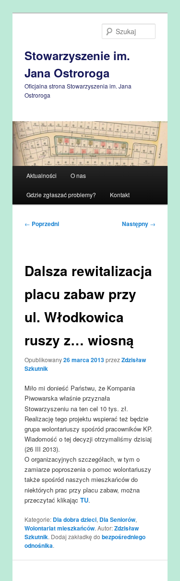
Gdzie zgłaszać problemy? (61, 194)
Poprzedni (41, 223)
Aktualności (41, 175)
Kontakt (120, 194)
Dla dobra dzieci (74, 519)
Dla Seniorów (117, 519)
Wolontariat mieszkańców (59, 528)
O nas (78, 175)
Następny (139, 223)
